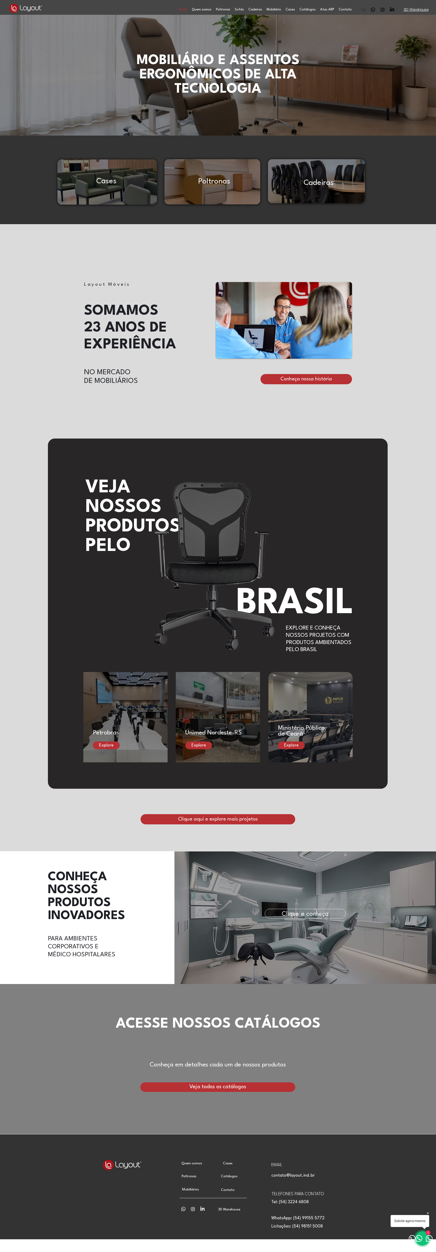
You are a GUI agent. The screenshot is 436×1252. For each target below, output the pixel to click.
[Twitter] (392, 9)
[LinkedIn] (373, 9)
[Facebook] (382, 9)
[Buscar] (364, 10)
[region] (107, 182)
